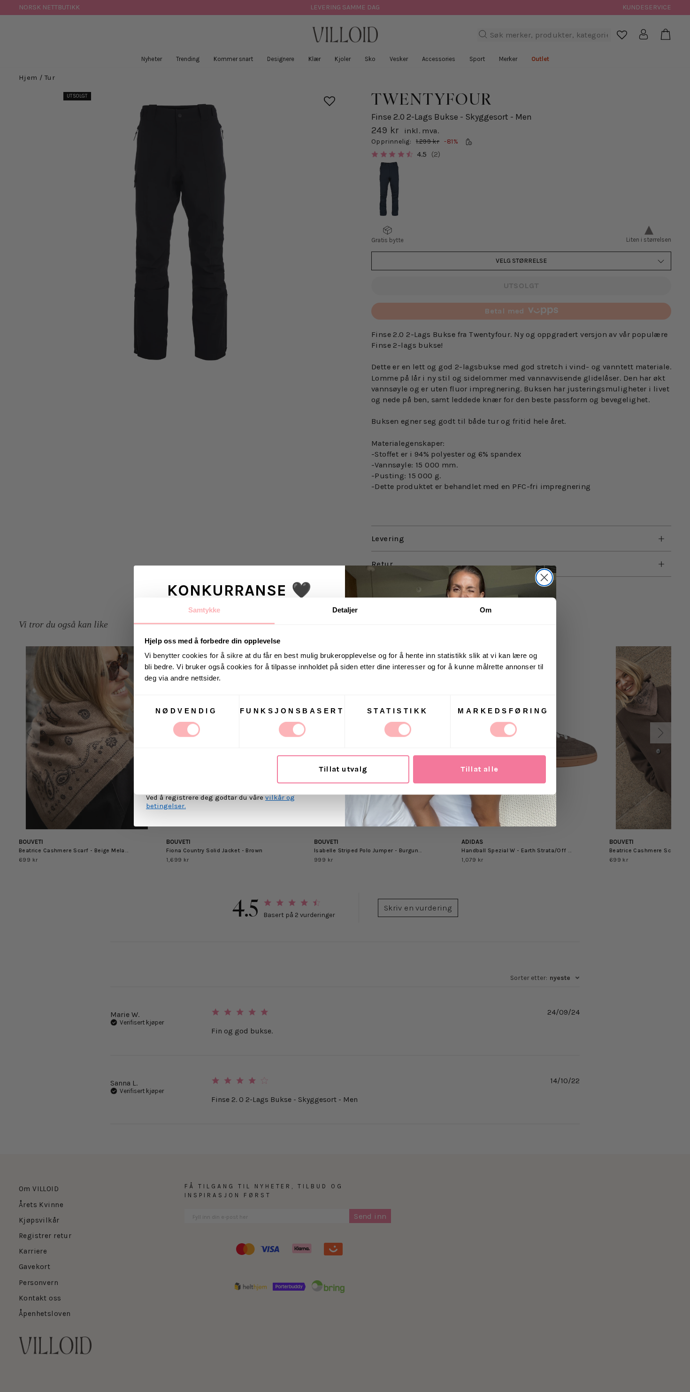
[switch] (292, 729)
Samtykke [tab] (204, 610)
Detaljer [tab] (345, 610)
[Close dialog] (544, 577)
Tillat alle (479, 769)
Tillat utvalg (343, 769)
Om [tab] (485, 610)
